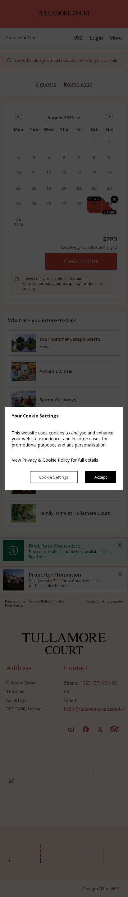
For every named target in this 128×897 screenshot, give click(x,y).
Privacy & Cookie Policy (46, 460)
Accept (100, 477)
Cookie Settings (53, 477)
